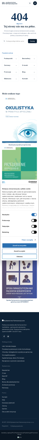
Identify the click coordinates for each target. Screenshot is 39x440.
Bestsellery (28, 58)
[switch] (34, 220)
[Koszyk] (30, 3)
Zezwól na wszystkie (19, 245)
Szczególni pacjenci (8, 355)
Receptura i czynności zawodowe (13, 361)
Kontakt (28, 78)
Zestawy (10, 65)
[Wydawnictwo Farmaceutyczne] (9, 3)
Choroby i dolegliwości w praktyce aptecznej (17, 352)
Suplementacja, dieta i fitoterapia (13, 358)
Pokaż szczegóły (27, 240)
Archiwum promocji (8, 385)
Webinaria (10, 78)
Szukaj (32, 41)
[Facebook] (3, 336)
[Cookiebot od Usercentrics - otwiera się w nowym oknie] (28, 182)
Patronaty (5, 388)
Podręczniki (10, 58)
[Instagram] (8, 336)
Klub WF (4, 376)
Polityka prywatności (17, 426)
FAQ (3, 400)
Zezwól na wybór (19, 251)
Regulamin (5, 426)
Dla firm (4, 409)
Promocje (10, 72)
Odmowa (20, 256)
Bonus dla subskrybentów (10, 382)
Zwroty (4, 406)
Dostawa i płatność (8, 403)
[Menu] (35, 3)
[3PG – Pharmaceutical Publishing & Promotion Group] (20, 437)
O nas (4, 373)
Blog (28, 72)
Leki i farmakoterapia (9, 346)
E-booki (28, 65)
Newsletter (6, 370)
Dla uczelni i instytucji (9, 411)
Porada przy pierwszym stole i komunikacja (16, 349)
